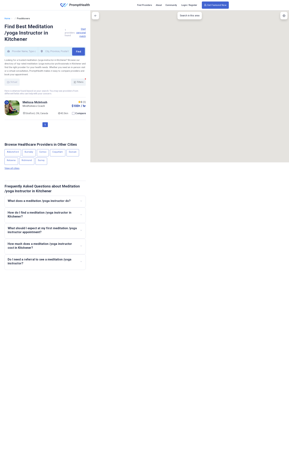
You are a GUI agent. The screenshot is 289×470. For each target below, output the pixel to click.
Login (184, 5)
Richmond (27, 160)
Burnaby (29, 152)
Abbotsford (13, 152)
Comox (43, 152)
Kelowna (11, 160)
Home (7, 18)
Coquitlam (57, 152)
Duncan (73, 152)
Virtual (13, 82)
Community (171, 5)
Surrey (41, 160)
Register (193, 5)
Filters (79, 82)
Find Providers (144, 5)
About (159, 5)
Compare (80, 113)
